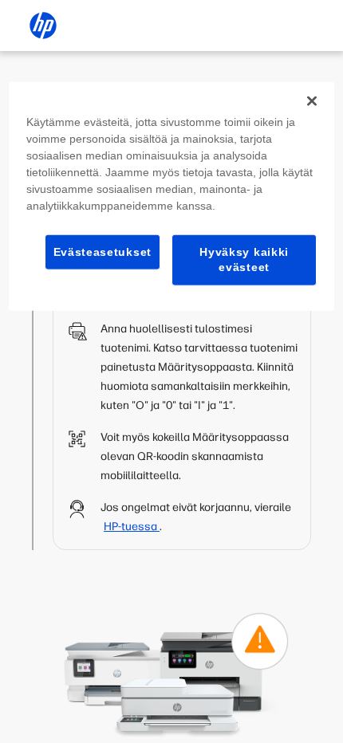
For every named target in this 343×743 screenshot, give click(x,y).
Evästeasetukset (102, 251)
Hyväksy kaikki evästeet (244, 259)
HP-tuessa (132, 526)
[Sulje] (311, 100)
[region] (172, 195)
